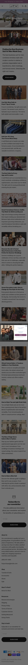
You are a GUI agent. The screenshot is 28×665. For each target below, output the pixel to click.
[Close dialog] (26, 326)
